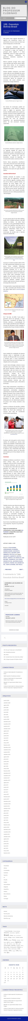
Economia (15, 549)
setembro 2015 (7, 836)
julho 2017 (6, 785)
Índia (5, 952)
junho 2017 (6, 787)
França (14, 940)
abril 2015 (6, 848)
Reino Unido (6, 947)
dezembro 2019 (7, 721)
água (8, 952)
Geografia (16, 551)
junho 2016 (6, 815)
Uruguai (13, 950)
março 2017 (6, 794)
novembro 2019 (7, 724)
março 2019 (6, 742)
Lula (17, 559)
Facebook (26, 2)
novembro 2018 (7, 749)
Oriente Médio (7, 945)
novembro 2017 (7, 775)
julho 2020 (6, 707)
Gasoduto (12, 559)
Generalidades (8, 551)
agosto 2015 (6, 839)
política (22, 945)
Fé (4, 877)
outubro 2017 (7, 778)
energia (10, 557)
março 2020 (6, 717)
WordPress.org (7, 918)
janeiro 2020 (6, 719)
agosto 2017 (6, 782)
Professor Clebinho (13, 614)
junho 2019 (6, 735)
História (14, 552)
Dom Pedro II (18, 935)
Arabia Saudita (12, 932)
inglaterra (18, 942)
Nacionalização (18, 561)
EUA (5, 939)
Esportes (5, 875)
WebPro (5, 676)
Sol (21, 947)
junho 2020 (6, 709)
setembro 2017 (7, 780)
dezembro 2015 (7, 829)
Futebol (5, 882)
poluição (18, 945)
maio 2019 (6, 738)
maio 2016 (6, 817)
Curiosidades (7, 549)
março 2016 (6, 822)
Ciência (5, 868)
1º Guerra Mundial (8, 931)
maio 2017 (6, 789)
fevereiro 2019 (7, 745)
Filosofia (5, 879)
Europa (10, 940)
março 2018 (6, 768)
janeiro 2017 (6, 799)
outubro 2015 (7, 834)
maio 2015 (6, 846)
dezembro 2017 (7, 773)
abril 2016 (6, 820)
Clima (15, 935)
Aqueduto (13, 556)
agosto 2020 (6, 705)
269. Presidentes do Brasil (9, 652)
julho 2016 (6, 813)
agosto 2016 (6, 810)
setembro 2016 (7, 808)
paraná (12, 562)
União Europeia (14, 948)
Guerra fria (12, 942)
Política (12, 554)
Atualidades (12, 547)
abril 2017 (6, 792)
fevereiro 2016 (7, 824)
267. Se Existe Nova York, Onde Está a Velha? (13, 657)
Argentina (17, 932)
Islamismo (10, 943)
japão (19, 943)
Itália (17, 943)
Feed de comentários (8, 916)
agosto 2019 (6, 731)
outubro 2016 (7, 806)
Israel (14, 943)
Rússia (19, 947)
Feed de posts (7, 913)
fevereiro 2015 (7, 853)
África (20, 950)
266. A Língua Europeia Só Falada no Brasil (13, 659)
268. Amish (6, 654)
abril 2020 (6, 714)
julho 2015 (6, 841)
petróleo (13, 945)
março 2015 (6, 850)
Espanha (13, 937)
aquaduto (6, 556)
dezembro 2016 (7, 801)
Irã (7, 943)
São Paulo (19, 564)
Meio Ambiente (7, 893)
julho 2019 (6, 733)
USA (17, 950)
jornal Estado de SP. (13, 434)
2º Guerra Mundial (16, 931)
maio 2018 (6, 763)
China (11, 935)
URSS (10, 950)
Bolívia (19, 556)
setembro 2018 (7, 754)
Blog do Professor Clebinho (11, 11)
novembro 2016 (7, 803)
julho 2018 (6, 759)
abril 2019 (6, 740)
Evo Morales (17, 557)
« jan (5, 982)
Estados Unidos (19, 937)
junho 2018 (6, 761)
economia (5, 937)
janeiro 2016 (6, 827)
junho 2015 (6, 843)
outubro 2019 (7, 726)
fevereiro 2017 (7, 796)
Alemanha (6, 932)
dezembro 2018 (7, 747)
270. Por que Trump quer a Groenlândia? (13, 650)
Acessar (5, 911)
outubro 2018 (7, 752)
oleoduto (6, 562)
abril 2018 (6, 766)
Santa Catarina (10, 564)
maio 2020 (6, 712)
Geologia (18, 940)
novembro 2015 (7, 832)
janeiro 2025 (6, 700)
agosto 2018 (6, 756)
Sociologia (6, 898)
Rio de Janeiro (13, 947)
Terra (9, 948)
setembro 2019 (7, 728)
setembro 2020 (7, 702)
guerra (8, 942)
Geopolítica (7, 552)
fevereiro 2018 (7, 771)
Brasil (5, 557)
